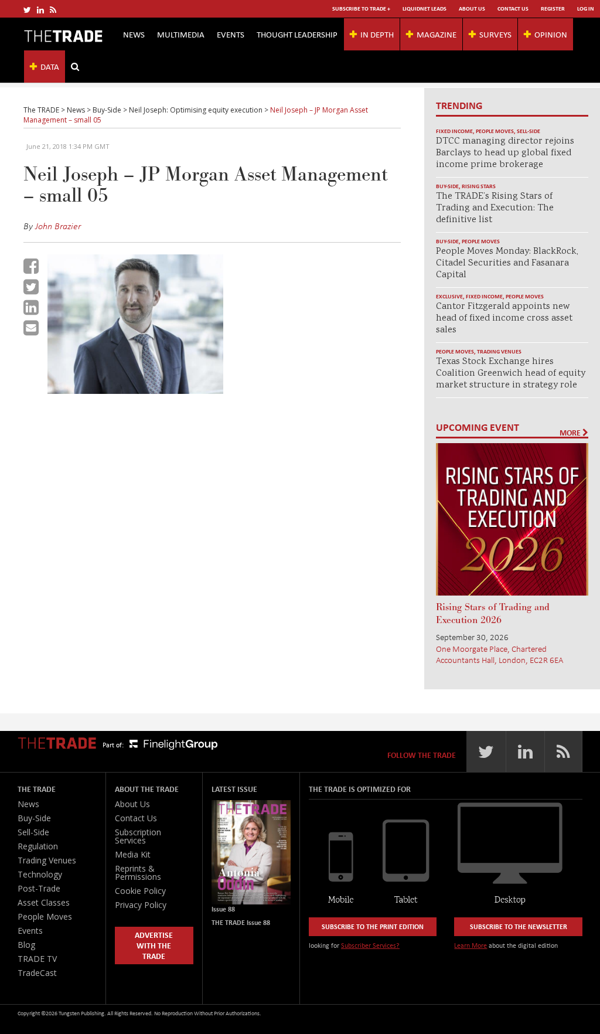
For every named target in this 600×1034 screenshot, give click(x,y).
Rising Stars (479, 186)
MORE (571, 432)
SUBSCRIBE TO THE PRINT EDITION (373, 926)
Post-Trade (39, 888)
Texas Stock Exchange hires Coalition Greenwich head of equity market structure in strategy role (510, 373)
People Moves (495, 131)
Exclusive (449, 296)
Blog (26, 944)
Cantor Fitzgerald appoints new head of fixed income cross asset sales (504, 318)
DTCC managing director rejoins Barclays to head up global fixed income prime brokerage (505, 153)
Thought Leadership (297, 34)
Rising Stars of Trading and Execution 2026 (493, 614)
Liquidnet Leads (424, 8)
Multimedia (180, 34)
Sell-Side (528, 131)
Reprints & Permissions (138, 872)
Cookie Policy (140, 890)
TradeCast (37, 972)
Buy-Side (447, 186)
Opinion (550, 34)
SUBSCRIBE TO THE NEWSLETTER (518, 926)
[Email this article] (31, 327)
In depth (377, 34)
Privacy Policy (140, 904)
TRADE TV (37, 958)
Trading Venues (499, 351)
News (134, 34)
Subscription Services (138, 836)
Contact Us (513, 8)
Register (553, 8)
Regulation (38, 846)
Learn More (470, 945)
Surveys (495, 34)
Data (49, 66)
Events (230, 34)
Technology (40, 874)
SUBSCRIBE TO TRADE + (361, 8)
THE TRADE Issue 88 (241, 922)
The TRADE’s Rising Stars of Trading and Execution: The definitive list (495, 208)
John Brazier (58, 225)
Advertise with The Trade (154, 945)
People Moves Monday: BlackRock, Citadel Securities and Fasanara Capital (507, 263)
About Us (472, 8)
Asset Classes (44, 902)
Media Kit (133, 854)
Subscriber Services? (370, 945)
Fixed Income (454, 131)
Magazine (436, 34)
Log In (585, 8)
